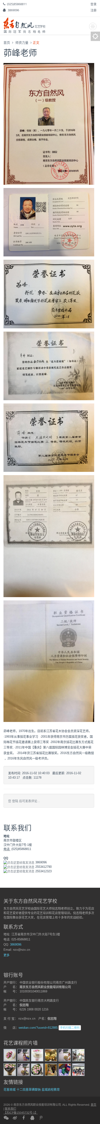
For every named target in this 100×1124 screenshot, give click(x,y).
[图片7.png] (48, 661)
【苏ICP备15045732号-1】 (20, 1112)
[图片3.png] (48, 365)
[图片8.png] (48, 123)
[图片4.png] (48, 437)
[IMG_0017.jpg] (64, 1069)
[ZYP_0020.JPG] (78, 1069)
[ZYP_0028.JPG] (78, 1055)
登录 (93, 4)
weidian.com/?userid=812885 (38, 1027)
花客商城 (9, 1089)
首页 (6, 42)
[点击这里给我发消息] (18, 862)
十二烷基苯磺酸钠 (29, 1089)
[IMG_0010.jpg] (9, 1055)
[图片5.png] (48, 294)
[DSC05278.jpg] (51, 1055)
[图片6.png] (48, 222)
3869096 (13, 10)
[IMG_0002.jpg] (9, 1069)
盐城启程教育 (51, 1089)
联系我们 (10, 1108)
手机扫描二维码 (70, 1027)
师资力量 (21, 42)
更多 (6, 955)
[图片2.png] (48, 536)
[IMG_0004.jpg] (37, 1069)
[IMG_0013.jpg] (64, 1055)
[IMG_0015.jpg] (23, 1055)
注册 (93, 10)
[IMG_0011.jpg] (23, 1069)
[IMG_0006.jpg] (37, 1055)
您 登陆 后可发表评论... (24, 801)
